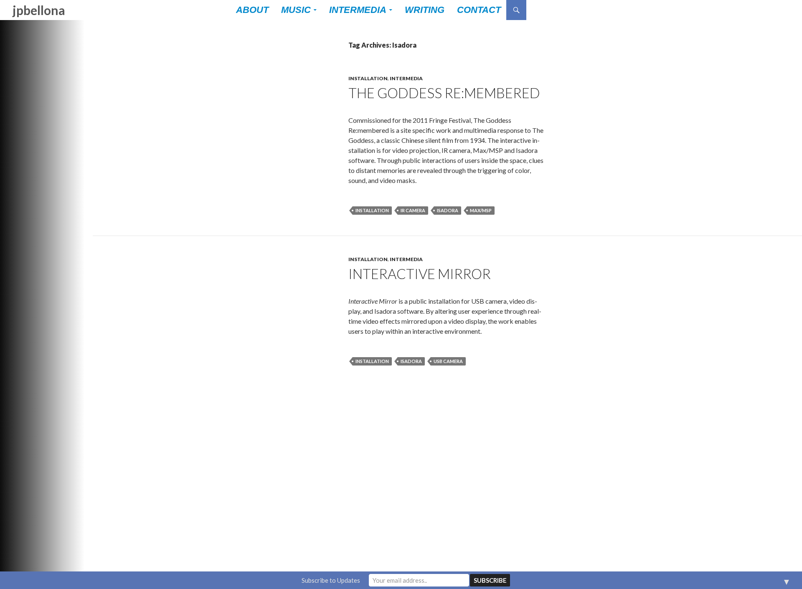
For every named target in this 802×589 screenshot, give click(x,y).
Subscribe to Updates (331, 580)
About (252, 10)
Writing (424, 10)
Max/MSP (481, 210)
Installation (368, 78)
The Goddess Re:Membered (444, 92)
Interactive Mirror (419, 273)
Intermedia (357, 10)
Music (296, 10)
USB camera (448, 361)
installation (372, 210)
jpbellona (39, 10)
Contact (479, 10)
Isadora (447, 210)
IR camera (413, 210)
